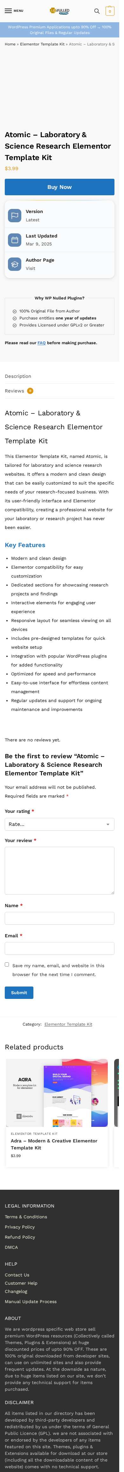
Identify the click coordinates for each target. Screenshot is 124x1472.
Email (14, 936)
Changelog (16, 1291)
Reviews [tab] (18, 391)
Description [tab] (18, 376)
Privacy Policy (20, 1226)
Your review (21, 840)
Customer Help (21, 1283)
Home (10, 44)
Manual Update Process (31, 1301)
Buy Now (59, 187)
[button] (109, 11)
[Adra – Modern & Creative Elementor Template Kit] (57, 1093)
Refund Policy (20, 1237)
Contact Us (17, 1274)
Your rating (19, 811)
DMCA (11, 1247)
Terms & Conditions (26, 1216)
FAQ (42, 342)
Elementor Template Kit (42, 44)
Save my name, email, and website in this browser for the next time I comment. (58, 970)
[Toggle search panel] (97, 11)
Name (14, 905)
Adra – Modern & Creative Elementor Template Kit (54, 1144)
